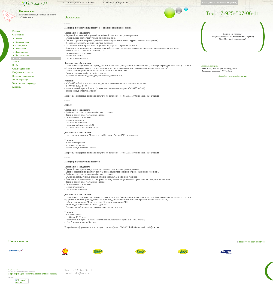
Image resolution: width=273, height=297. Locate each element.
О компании (18, 35)
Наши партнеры (21, 52)
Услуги (15, 61)
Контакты (16, 87)
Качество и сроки (22, 42)
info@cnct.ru (122, 2)
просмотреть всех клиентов (252, 242)
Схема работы (21, 45)
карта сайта (13, 269)
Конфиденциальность (22, 72)
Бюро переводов (16, 274)
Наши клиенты (21, 49)
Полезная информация (23, 76)
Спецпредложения (21, 69)
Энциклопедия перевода (24, 83)
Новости (18, 39)
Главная (16, 31)
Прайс (15, 65)
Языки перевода (20, 79)
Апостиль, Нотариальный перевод (41, 274)
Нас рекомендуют (22, 55)
